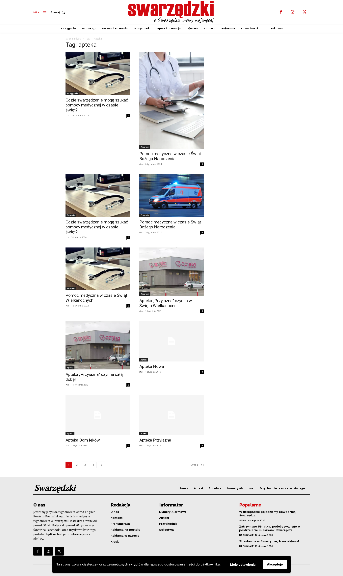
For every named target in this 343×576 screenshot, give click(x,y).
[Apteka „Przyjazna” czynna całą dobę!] (98, 345)
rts (67, 115)
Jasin (242, 520)
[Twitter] (305, 12)
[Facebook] (281, 12)
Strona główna (74, 38)
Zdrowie (145, 147)
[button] (58, 12)
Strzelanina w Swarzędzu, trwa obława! (269, 541)
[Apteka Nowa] (171, 341)
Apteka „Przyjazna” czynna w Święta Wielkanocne (165, 303)
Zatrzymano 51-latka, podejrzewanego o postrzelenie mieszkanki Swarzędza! (269, 528)
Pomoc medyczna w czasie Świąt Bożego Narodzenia (170, 156)
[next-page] (101, 465)
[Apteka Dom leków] (98, 415)
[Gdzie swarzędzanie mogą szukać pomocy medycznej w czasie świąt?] (98, 73)
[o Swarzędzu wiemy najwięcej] (172, 12)
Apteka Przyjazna (155, 440)
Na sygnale (72, 93)
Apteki (70, 367)
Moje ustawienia (242, 564)
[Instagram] (293, 12)
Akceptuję (275, 564)
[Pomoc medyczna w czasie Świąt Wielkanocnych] (98, 268)
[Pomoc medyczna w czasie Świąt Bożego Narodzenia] (171, 100)
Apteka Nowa (151, 366)
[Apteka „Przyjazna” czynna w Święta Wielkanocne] (171, 271)
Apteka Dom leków (83, 440)
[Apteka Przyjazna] (171, 415)
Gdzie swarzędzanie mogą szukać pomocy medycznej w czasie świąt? (97, 105)
